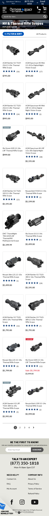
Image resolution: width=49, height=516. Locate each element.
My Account (12, 489)
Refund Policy (33, 493)
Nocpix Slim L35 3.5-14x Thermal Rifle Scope (12, 361)
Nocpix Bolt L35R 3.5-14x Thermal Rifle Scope (35, 404)
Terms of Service (35, 489)
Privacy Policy (33, 484)
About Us (32, 479)
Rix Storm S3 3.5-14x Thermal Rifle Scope (33, 234)
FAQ (8, 484)
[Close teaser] (19, 512)
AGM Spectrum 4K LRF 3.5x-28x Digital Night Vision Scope (34, 150)
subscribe (36, 450)
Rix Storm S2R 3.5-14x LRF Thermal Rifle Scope (12, 149)
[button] (5, 10)
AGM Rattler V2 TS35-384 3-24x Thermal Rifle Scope (12, 319)
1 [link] (15, 427)
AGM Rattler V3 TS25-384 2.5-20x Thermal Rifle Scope (34, 319)
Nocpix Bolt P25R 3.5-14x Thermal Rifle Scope (35, 192)
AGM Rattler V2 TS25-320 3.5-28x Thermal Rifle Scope (12, 193)
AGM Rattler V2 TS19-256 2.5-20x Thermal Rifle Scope (12, 65)
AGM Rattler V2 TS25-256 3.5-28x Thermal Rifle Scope (12, 107)
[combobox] (24, 16)
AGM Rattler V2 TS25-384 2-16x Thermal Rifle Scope (35, 276)
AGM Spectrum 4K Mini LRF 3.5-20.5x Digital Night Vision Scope (35, 107)
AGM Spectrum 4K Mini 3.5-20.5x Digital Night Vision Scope (35, 65)
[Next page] (33, 427)
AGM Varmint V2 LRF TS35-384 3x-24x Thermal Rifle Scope (11, 405)
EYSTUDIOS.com (29, 512)
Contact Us (11, 479)
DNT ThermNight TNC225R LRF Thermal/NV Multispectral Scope (11, 237)
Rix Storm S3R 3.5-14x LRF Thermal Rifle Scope (35, 361)
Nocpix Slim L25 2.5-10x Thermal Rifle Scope (12, 275)
